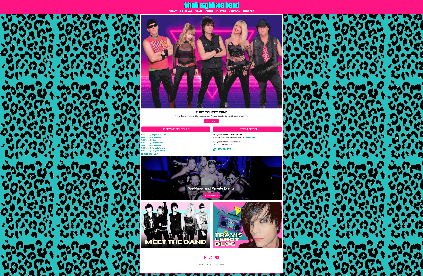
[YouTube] (217, 257)
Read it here (250, 137)
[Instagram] (210, 257)
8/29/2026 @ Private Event (152, 137)
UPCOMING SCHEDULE (176, 129)
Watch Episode (211, 195)
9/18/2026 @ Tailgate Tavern (153, 148)
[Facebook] (205, 257)
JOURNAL (234, 11)
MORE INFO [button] (211, 121)
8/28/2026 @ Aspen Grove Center (154, 135)
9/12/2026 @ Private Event (152, 143)
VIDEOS (209, 11)
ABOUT (173, 11)
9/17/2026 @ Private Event (152, 145)
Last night (217, 144)
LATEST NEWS (247, 129)
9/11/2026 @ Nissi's (149, 140)
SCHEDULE (186, 11)
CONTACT (248, 11)
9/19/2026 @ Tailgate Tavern (153, 151)
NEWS (198, 11)
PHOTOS (221, 11)
